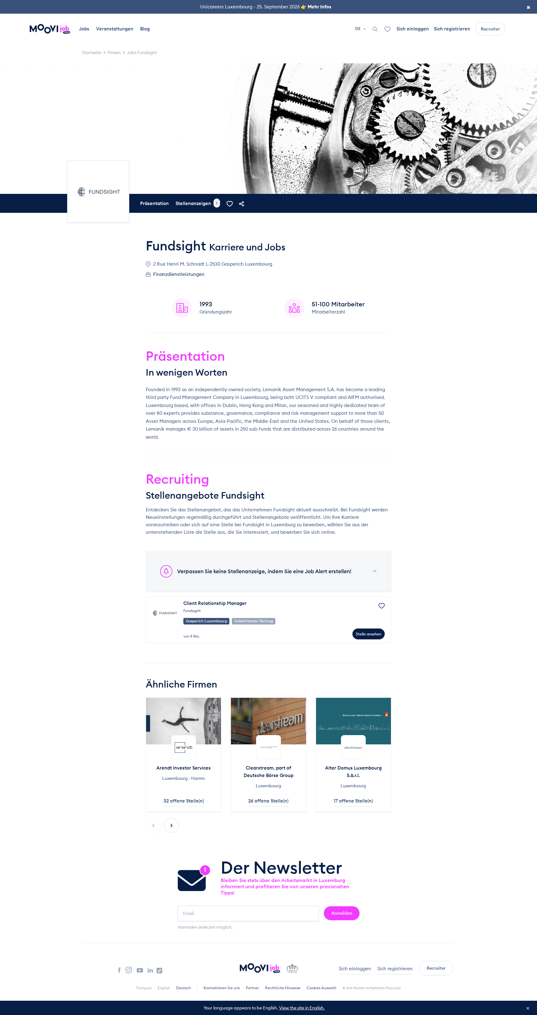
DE (358, 28)
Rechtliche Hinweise (283, 987)
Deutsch (183, 987)
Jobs (84, 29)
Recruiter (490, 29)
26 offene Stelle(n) (268, 801)
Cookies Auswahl (321, 987)
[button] (171, 825)
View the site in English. (302, 1008)
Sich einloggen (413, 29)
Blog (145, 29)
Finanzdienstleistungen (178, 274)
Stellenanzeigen (197, 203)
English (164, 987)
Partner (252, 987)
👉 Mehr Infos (316, 7)
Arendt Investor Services (183, 768)
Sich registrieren (452, 29)
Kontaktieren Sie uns (222, 987)
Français (143, 987)
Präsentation (154, 203)
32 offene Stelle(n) (183, 801)
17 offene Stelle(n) (353, 801)
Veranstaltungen (114, 29)
